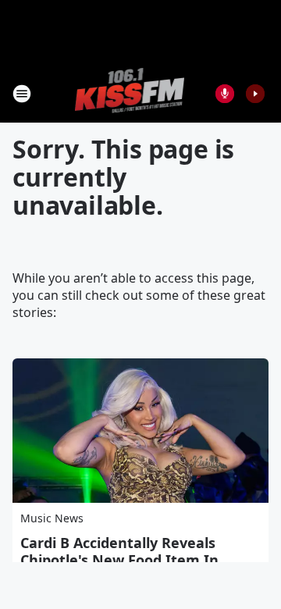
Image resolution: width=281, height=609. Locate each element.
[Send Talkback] (224, 93)
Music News (52, 518)
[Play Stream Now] (255, 93)
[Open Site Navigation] (21, 93)
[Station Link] (130, 93)
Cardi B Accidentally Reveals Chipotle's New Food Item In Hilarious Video (119, 560)
